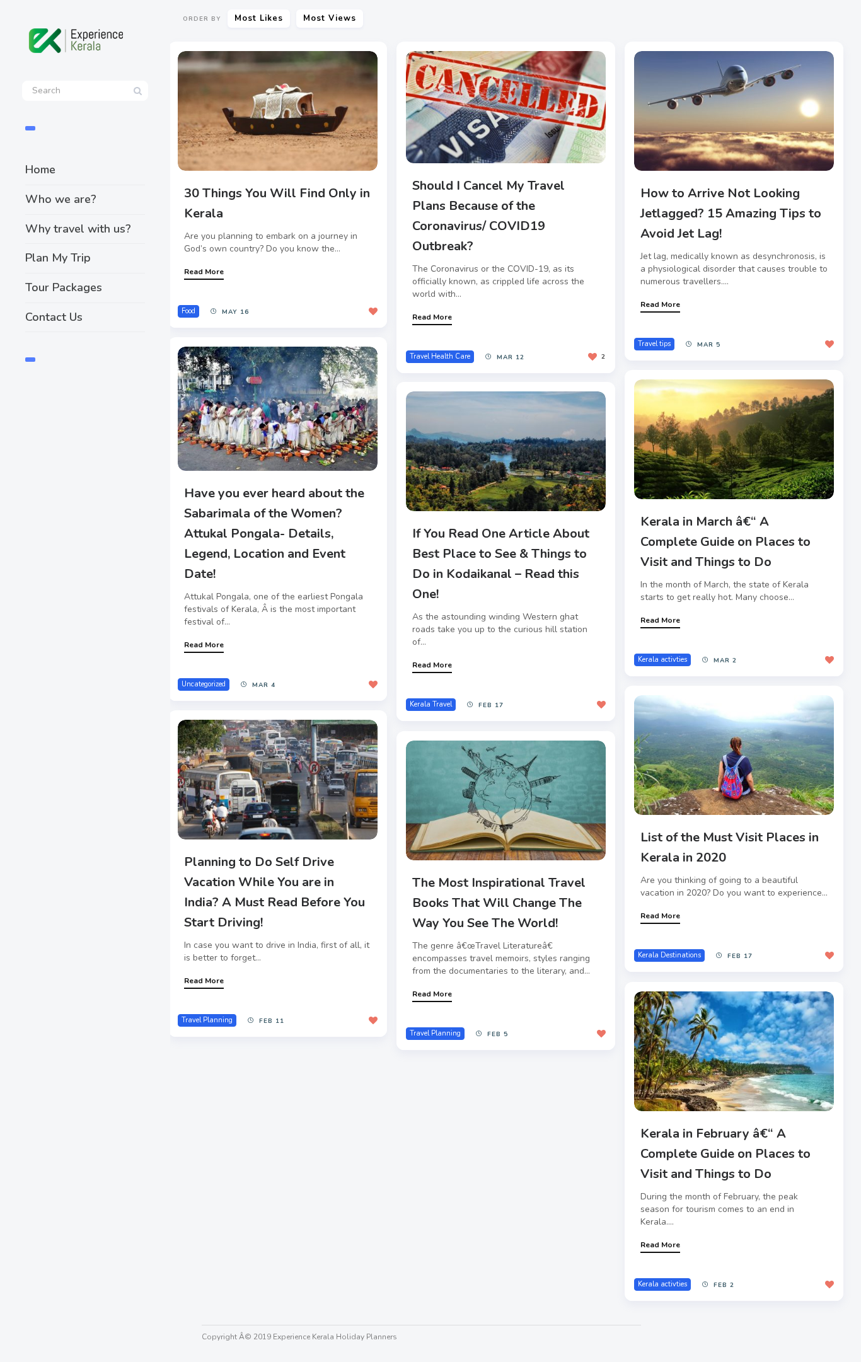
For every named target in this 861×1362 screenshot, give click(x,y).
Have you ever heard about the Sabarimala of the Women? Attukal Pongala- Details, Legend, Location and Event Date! (274, 533)
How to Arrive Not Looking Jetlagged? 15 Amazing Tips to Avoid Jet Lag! (730, 213)
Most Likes (258, 18)
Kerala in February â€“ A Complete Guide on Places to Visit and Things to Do (725, 1153)
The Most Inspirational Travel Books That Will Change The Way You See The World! (499, 903)
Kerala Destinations (669, 955)
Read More (204, 272)
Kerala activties (662, 659)
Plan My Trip (58, 257)
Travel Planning (207, 1020)
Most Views (329, 18)
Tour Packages (63, 287)
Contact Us (54, 317)
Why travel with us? (78, 228)
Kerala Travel (431, 704)
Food (188, 311)
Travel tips (654, 344)
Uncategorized (204, 684)
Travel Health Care (440, 356)
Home (40, 169)
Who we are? (60, 199)
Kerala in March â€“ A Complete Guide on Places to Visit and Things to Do (725, 541)
